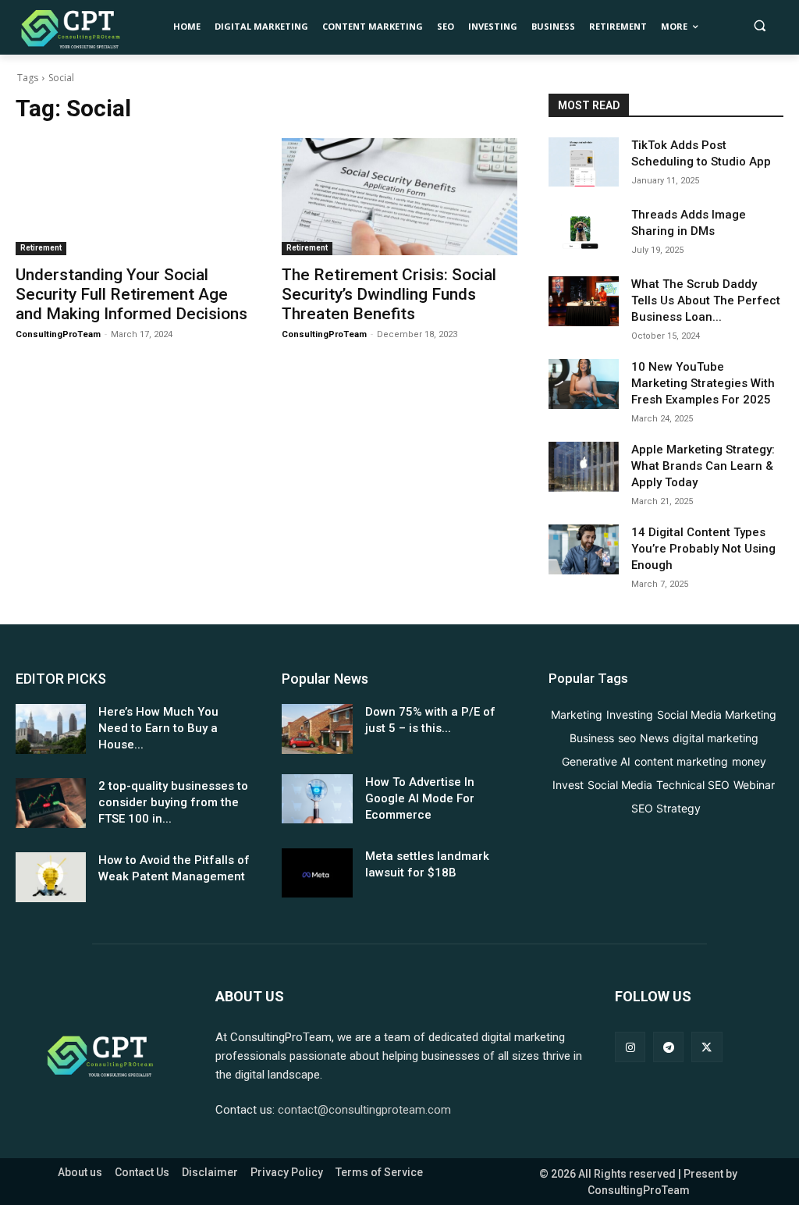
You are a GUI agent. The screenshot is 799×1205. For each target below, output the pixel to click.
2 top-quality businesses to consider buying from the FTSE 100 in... (173, 802)
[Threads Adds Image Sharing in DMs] (584, 231)
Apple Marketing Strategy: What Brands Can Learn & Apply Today (703, 466)
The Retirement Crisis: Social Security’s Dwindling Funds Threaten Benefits (389, 294)
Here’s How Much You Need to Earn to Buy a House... (158, 728)
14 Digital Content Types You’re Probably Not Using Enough (703, 548)
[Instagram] (630, 1047)
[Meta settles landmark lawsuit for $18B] (317, 873)
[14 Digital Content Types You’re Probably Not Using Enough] (584, 549)
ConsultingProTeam (58, 334)
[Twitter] (706, 1047)
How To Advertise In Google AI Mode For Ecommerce (419, 798)
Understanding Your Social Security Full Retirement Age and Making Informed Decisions (131, 294)
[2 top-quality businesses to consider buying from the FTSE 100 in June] (51, 802)
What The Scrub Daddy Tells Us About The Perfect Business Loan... (705, 300)
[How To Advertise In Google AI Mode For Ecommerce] (317, 798)
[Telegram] (668, 1047)
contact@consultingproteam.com (364, 1110)
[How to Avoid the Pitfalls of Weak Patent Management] (51, 876)
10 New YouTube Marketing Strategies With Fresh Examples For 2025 (703, 383)
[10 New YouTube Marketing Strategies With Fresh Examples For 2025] (584, 383)
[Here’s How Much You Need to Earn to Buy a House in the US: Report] (51, 728)
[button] (760, 25)
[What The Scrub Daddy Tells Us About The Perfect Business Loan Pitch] (584, 300)
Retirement (41, 247)
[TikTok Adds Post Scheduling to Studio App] (584, 162)
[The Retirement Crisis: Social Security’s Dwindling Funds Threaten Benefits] (399, 197)
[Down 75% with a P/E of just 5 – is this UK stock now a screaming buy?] (317, 728)
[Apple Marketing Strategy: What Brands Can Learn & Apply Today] (584, 466)
